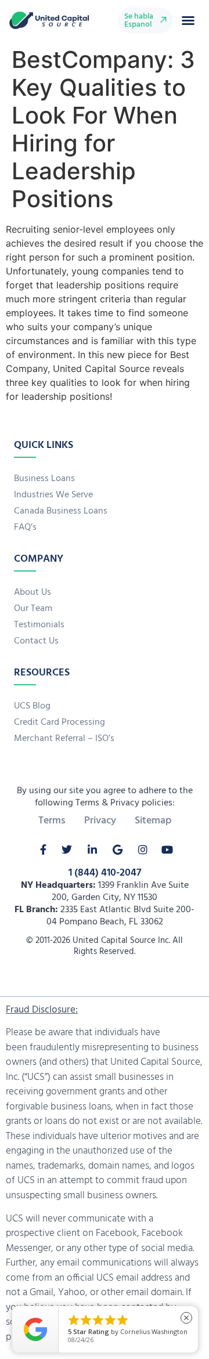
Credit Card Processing (59, 722)
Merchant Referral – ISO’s (64, 738)
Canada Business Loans (60, 511)
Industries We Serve (53, 495)
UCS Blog (32, 706)
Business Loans (44, 479)
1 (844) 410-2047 (105, 873)
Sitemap (153, 821)
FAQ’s (25, 527)
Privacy (100, 821)
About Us (32, 592)
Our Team (33, 609)
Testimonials (39, 625)
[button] (188, 20)
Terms (52, 821)
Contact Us (36, 641)
